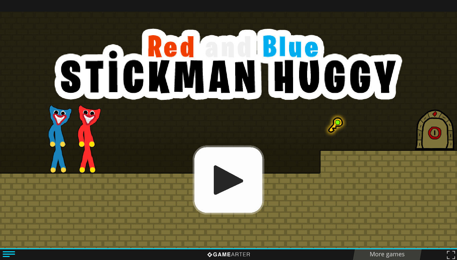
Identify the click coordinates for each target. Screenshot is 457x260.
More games (387, 254)
